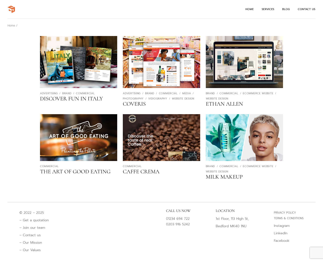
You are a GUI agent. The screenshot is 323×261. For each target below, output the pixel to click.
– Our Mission (30, 242)
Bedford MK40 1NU (231, 226)
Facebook (281, 240)
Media (187, 93)
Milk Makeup (224, 176)
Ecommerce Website (258, 93)
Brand (67, 93)
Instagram (282, 225)
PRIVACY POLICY (285, 213)
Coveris (134, 103)
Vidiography (158, 99)
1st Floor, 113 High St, (232, 218)
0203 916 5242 (178, 224)
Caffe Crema (141, 171)
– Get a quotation (34, 220)
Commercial (85, 93)
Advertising (49, 93)
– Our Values (30, 250)
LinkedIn (280, 233)
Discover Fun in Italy (71, 98)
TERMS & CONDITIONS (289, 218)
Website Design (183, 99)
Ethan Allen (224, 103)
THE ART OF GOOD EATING (75, 171)
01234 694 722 (178, 218)
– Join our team (32, 227)
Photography (134, 99)
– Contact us (30, 235)
